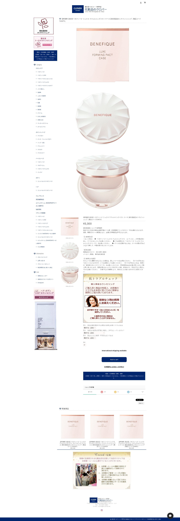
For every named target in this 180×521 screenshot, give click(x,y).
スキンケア (39, 68)
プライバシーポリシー (44, 264)
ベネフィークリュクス (43, 82)
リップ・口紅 (41, 142)
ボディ (38, 178)
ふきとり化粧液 (42, 96)
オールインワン (42, 126)
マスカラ (40, 149)
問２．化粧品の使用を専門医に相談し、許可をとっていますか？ (103, 330)
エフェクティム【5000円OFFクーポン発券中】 (46, 204)
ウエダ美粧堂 (41, 247)
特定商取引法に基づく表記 (45, 267)
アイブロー (40, 135)
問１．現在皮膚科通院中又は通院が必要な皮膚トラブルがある (103, 325)
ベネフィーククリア (43, 223)
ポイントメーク (40, 132)
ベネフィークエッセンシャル (45, 78)
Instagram (41, 282)
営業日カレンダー (42, 276)
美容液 (39, 109)
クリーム (40, 113)
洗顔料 (39, 92)
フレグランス (40, 196)
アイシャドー (41, 146)
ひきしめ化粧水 (42, 116)
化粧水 (39, 99)
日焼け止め (40, 120)
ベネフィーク (41, 72)
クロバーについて (42, 257)
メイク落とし (41, 89)
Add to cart (114, 360)
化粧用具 (38, 209)
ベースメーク (40, 158)
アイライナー (41, 153)
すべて (90, 392)
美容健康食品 (40, 199)
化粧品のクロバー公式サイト (46, 279)
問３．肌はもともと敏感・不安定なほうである (98, 335)
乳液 (39, 102)
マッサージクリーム (43, 123)
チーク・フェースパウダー (44, 139)
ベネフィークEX (42, 75)
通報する (141, 403)
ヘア (37, 187)
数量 (84, 342)
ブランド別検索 (40, 213)
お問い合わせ (41, 260)
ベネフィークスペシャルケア (45, 85)
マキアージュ (41, 165)
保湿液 (39, 106)
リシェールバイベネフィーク (45, 181)
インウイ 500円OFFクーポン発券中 (47, 233)
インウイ (40, 172)
